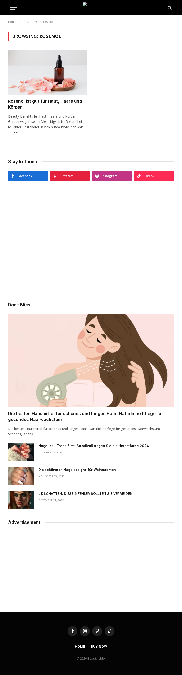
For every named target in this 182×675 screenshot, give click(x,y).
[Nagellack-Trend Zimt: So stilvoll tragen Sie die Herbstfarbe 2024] (21, 452)
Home (80, 646)
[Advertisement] (91, 241)
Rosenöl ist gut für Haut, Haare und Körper (45, 104)
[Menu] (13, 7)
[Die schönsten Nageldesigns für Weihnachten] (21, 476)
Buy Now (99, 646)
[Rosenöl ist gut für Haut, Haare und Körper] (47, 72)
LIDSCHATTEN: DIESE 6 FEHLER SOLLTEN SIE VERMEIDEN (85, 494)
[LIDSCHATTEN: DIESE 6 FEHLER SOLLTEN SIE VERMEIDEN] (21, 500)
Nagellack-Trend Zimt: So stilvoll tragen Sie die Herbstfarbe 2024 (93, 446)
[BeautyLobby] (91, 7)
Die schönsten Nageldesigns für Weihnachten (77, 470)
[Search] (169, 7)
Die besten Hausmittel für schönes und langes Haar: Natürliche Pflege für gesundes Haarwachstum (85, 416)
